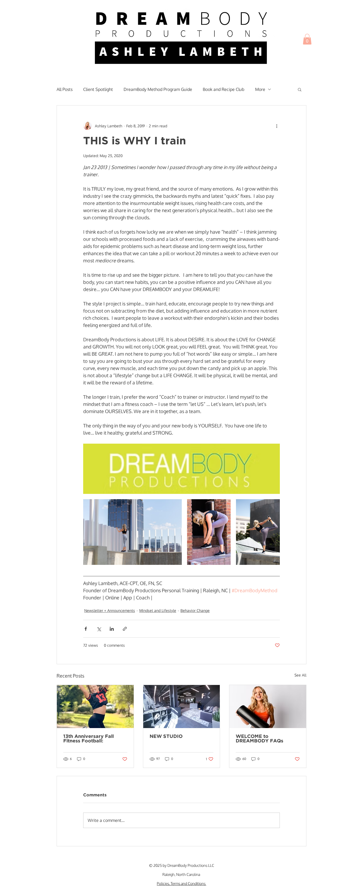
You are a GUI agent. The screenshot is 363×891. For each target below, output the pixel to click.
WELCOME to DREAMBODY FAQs (259, 738)
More (260, 89)
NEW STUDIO (166, 736)
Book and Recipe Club (223, 89)
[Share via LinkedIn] (111, 628)
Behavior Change (195, 610)
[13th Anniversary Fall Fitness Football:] (95, 706)
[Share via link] (124, 628)
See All (300, 675)
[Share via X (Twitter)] (98, 628)
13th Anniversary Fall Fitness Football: (88, 738)
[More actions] (276, 126)
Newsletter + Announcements (109, 610)
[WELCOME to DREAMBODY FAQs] (267, 706)
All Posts (65, 89)
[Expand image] (181, 469)
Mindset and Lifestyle (157, 610)
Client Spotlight (98, 89)
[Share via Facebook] (85, 628)
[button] (307, 39)
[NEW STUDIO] (181, 706)
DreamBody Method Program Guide (158, 89)
